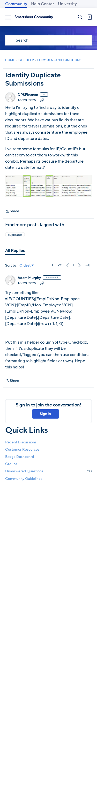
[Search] (80, 17)
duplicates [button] (15, 235)
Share (12, 211)
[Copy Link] (42, 100)
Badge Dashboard (19, 456)
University (67, 4)
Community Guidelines (23, 478)
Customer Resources (22, 449)
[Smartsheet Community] (33, 17)
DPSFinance (28, 95)
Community (16, 4)
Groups (11, 463)
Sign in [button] (45, 413)
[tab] (15, 250)
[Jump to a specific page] (88, 265)
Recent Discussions (20, 442)
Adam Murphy (29, 278)
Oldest (25, 265)
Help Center (42, 4)
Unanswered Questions (48, 471)
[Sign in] (89, 17)
